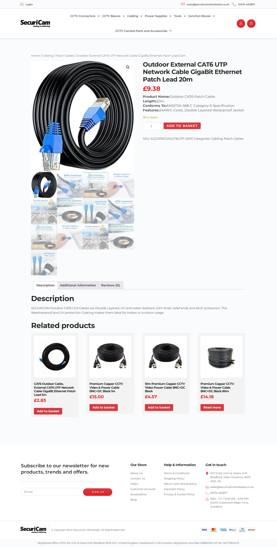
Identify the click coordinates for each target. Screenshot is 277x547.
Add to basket (182, 126)
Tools (177, 16)
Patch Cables (65, 55)
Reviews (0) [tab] (110, 285)
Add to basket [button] (48, 411)
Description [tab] (45, 285)
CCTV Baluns (111, 16)
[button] (127, 67)
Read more (212, 407)
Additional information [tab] (78, 285)
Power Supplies (156, 16)
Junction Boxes (199, 16)
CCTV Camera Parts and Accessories (141, 31)
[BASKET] (251, 23)
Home (35, 55)
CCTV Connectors (82, 16)
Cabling (132, 16)
